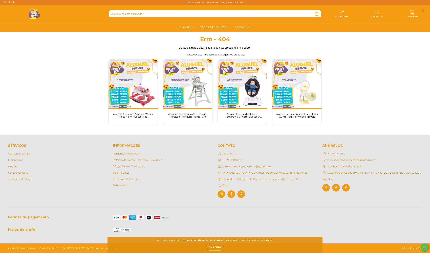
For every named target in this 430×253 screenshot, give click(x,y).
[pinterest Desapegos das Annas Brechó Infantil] (241, 194)
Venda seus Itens (18, 172)
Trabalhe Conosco (123, 185)
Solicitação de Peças (20, 179)
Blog (225, 185)
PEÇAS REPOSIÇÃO (213, 27)
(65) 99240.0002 (232, 160)
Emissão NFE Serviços (126, 179)
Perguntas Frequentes (126, 153)
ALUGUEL (185, 27)
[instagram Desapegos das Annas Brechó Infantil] (221, 194)
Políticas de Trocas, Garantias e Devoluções (138, 160)
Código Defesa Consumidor (129, 166)
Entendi (215, 247)
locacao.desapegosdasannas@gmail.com (247, 166)
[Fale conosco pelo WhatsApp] (424, 247)
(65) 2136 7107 (231, 153)
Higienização (15, 160)
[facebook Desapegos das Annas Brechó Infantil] (231, 194)
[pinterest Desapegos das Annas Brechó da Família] (13, 2)
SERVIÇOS (242, 27)
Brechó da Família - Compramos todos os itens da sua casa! (215, 2)
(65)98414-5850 (336, 153)
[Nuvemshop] (411, 248)
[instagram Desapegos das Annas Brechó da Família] (5, 2)
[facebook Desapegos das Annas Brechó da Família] (9, 2)
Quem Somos (121, 172)
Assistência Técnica (19, 153)
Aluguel (12, 166)
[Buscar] (317, 14)
